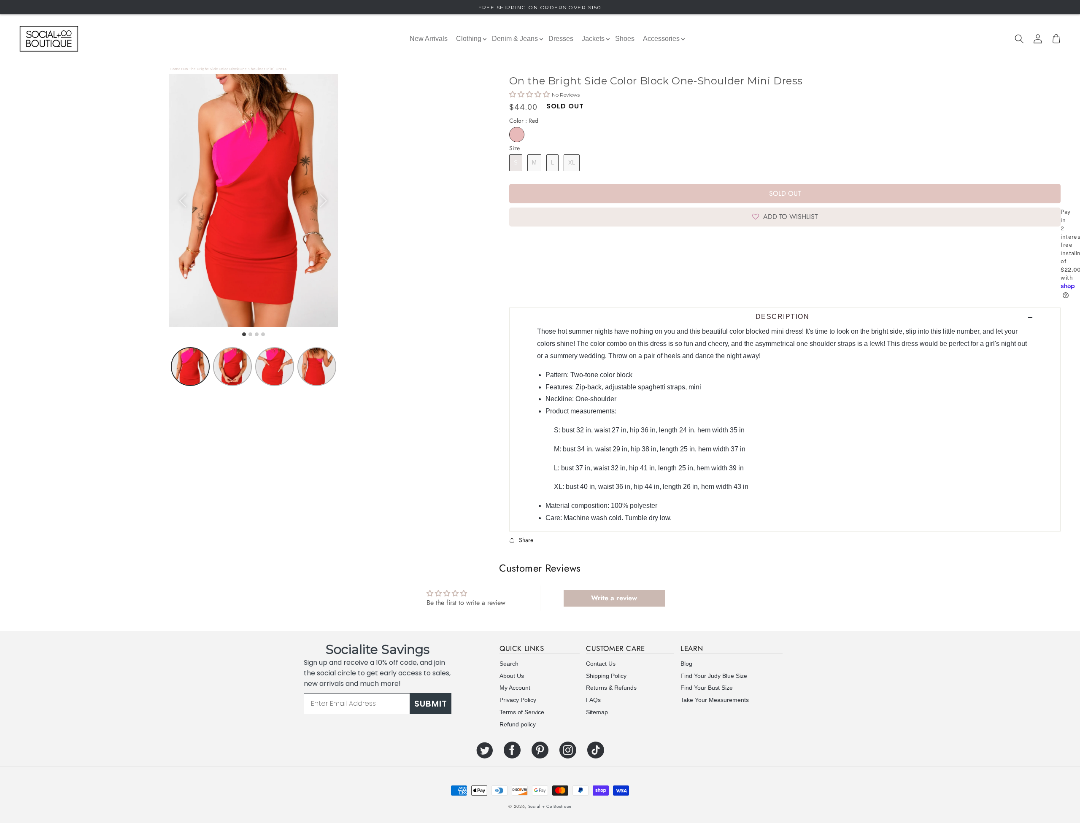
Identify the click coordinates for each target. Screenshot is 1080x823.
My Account (515, 687)
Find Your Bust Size (706, 687)
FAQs (593, 699)
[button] (1019, 39)
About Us (512, 675)
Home (175, 69)
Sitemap (597, 712)
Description (783, 316)
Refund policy (518, 724)
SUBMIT (430, 704)
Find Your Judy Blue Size (713, 675)
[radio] (516, 134)
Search (509, 663)
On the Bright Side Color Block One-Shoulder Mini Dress (234, 69)
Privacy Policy (518, 699)
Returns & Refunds (611, 687)
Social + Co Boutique (550, 806)
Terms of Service (522, 712)
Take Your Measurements (714, 699)
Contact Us (601, 663)
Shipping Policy (606, 675)
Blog (686, 663)
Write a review (614, 598)
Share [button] (526, 540)
